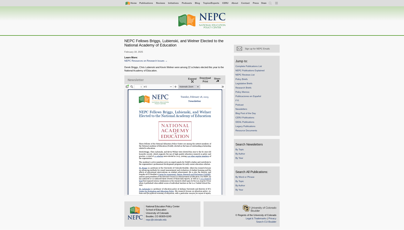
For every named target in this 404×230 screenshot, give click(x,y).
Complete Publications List (248, 66)
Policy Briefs (241, 79)
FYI (237, 100)
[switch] (263, 3)
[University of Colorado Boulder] (259, 208)
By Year (239, 158)
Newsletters (241, 109)
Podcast (239, 104)
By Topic (239, 149)
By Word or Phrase (244, 177)
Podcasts (187, 3)
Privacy (272, 218)
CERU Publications (244, 117)
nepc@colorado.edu (156, 219)
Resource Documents (246, 130)
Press (256, 3)
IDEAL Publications (244, 122)
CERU (225, 3)
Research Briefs (243, 87)
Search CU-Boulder (266, 221)
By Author (240, 153)
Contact (245, 3)
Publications (146, 3)
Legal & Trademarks (256, 218)
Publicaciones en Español (248, 96)
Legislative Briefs (243, 83)
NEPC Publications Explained (249, 70)
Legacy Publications (245, 126)
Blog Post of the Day (245, 113)
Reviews (160, 3)
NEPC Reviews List (245, 74)
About (235, 3)
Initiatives (173, 3)
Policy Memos (242, 92)
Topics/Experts (211, 3)
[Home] (202, 21)
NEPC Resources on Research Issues (144, 60)
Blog (197, 3)
